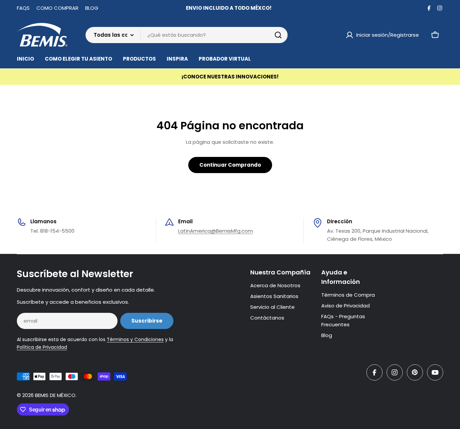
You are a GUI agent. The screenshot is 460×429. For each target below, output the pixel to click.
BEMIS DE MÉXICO (55, 395)
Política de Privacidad (42, 347)
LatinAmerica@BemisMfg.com (215, 230)
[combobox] (187, 35)
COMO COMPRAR (57, 7)
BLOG (91, 7)
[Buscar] (278, 35)
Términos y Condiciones (135, 339)
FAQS (23, 7)
